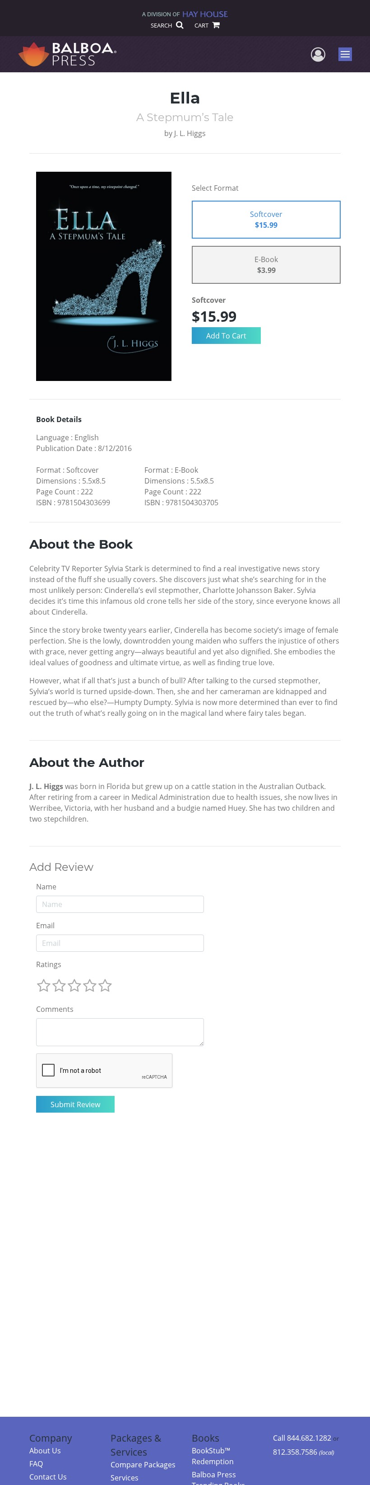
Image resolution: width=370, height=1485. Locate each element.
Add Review (61, 867)
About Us (45, 1451)
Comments (55, 1009)
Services (125, 1478)
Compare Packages (143, 1465)
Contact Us (48, 1477)
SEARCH (162, 25)
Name (46, 887)
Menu (348, 54)
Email (45, 925)
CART (202, 25)
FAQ (36, 1464)
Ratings (48, 964)
